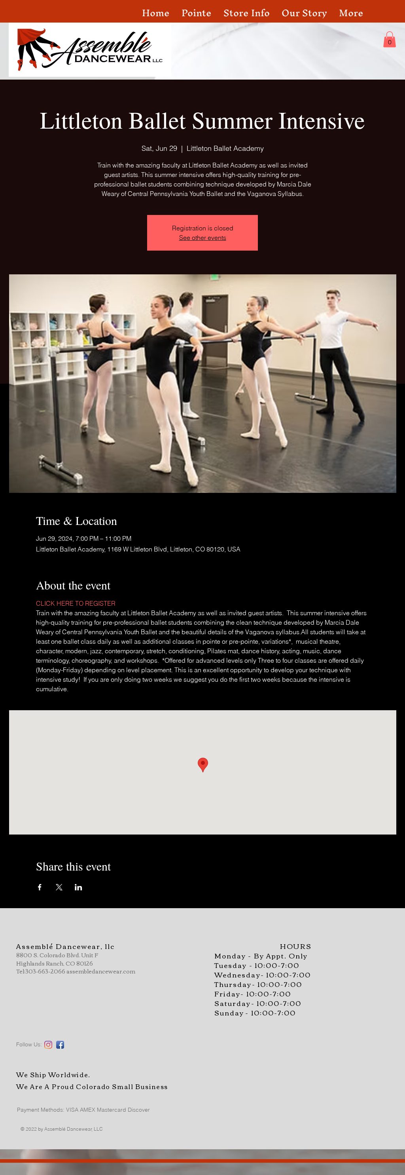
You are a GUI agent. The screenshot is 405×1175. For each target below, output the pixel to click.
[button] (389, 39)
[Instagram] (48, 1045)
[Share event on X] (59, 887)
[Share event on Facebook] (40, 887)
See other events (202, 237)
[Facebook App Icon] (60, 1045)
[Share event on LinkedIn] (78, 887)
